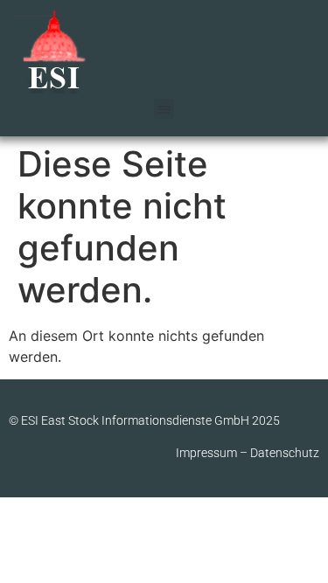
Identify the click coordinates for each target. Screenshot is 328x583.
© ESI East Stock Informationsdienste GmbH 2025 (144, 420)
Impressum (206, 453)
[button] (164, 109)
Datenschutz (284, 453)
